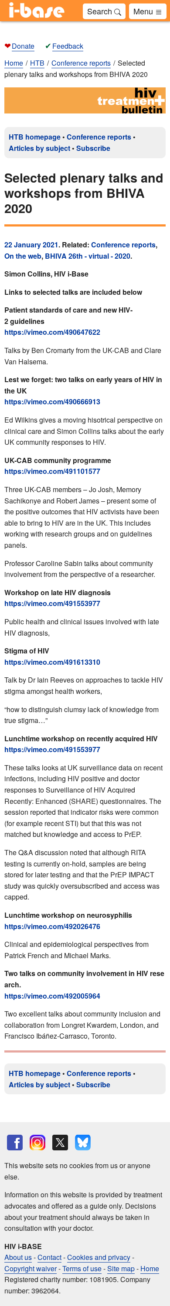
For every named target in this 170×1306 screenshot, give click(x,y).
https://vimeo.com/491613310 (52, 662)
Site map (121, 1268)
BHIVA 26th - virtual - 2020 (87, 256)
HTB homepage (35, 137)
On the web (22, 256)
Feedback (67, 46)
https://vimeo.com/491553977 (52, 603)
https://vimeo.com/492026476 (52, 926)
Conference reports (99, 137)
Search (100, 11)
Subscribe (93, 148)
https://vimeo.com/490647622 (52, 332)
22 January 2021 (31, 245)
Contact (49, 1257)
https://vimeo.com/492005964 (52, 996)
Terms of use (82, 1268)
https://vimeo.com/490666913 (52, 401)
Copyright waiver (30, 1268)
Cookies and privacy (98, 1257)
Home (13, 63)
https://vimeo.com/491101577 (52, 471)
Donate (23, 46)
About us (18, 1257)
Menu (144, 11)
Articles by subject (39, 148)
